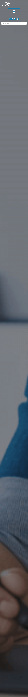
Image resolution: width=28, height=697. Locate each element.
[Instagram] (12, 19)
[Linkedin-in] (15, 19)
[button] (14, 11)
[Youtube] (10, 19)
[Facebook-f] (17, 19)
